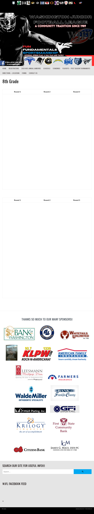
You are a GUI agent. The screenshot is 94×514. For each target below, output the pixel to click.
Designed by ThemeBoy (84, 509)
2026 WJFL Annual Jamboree (31, 68)
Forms (24, 73)
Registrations (14, 68)
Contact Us (33, 73)
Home (4, 68)
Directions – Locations (10, 73)
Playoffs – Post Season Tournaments (76, 68)
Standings (56, 68)
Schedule (46, 68)
